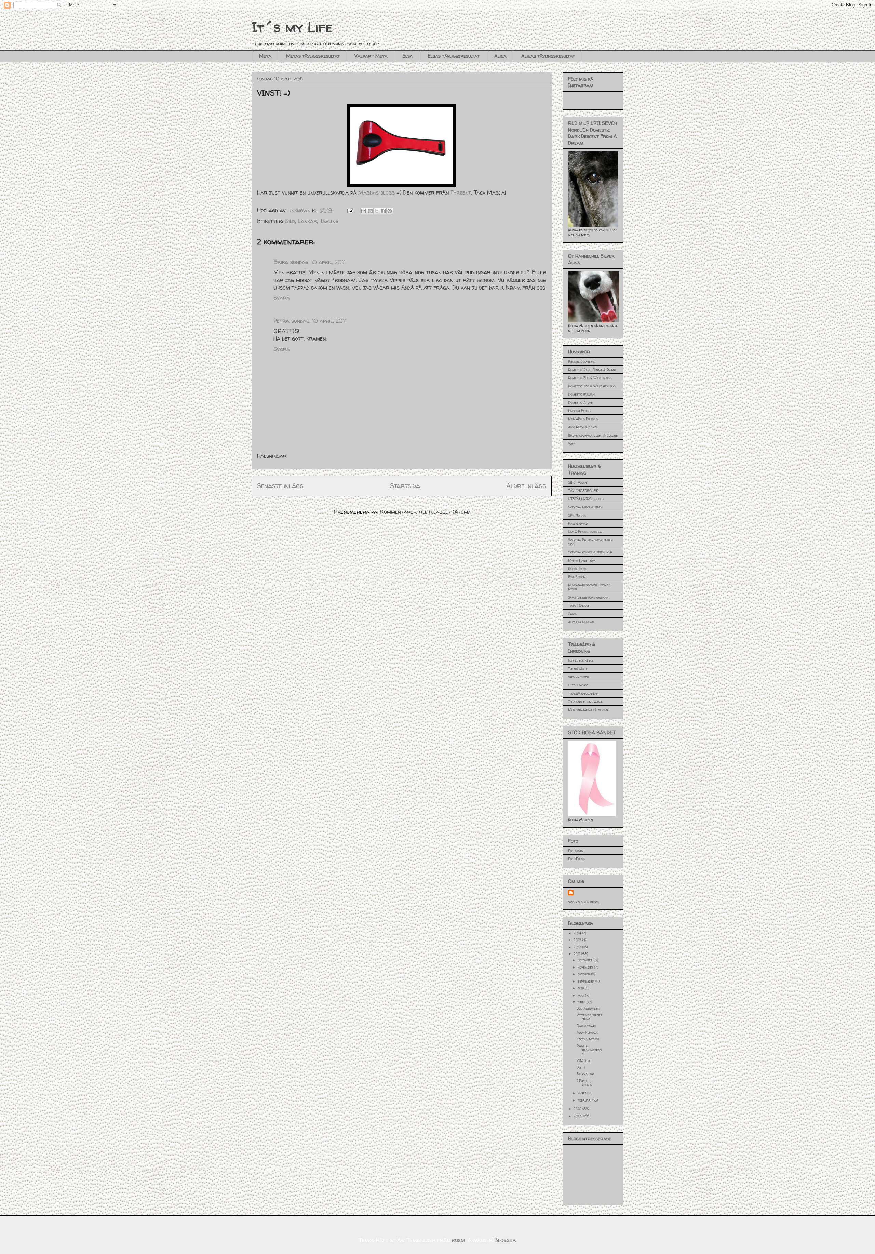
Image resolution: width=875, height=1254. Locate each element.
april (582, 1002)
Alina (500, 56)
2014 (578, 933)
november (586, 967)
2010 (578, 1108)
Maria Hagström (581, 560)
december (586, 960)
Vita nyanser (578, 677)
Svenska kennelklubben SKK (590, 552)
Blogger (505, 1240)
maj (581, 995)
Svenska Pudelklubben (585, 507)
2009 (578, 1115)
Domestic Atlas (580, 402)
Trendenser (577, 668)
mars (582, 1093)
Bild (290, 221)
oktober (584, 974)
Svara (281, 298)
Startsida (405, 485)
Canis (572, 613)
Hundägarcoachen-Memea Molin (589, 587)
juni (581, 988)
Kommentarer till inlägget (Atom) (425, 512)
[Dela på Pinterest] (389, 211)
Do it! (581, 1067)
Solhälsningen (588, 1008)
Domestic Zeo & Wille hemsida (592, 386)
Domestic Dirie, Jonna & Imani (592, 369)
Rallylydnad (578, 523)
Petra (281, 320)
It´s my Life (292, 27)
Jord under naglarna (585, 701)
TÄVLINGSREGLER (583, 490)
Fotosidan (575, 850)
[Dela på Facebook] (383, 211)
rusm (458, 1240)
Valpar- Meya (371, 56)
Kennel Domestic (581, 361)
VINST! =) (584, 1060)
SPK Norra (577, 515)
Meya (265, 56)
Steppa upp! (585, 1073)
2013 (578, 939)
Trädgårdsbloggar (583, 693)
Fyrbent (460, 192)
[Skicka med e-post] (363, 211)
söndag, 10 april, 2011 (317, 262)
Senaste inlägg (280, 485)
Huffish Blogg (579, 410)
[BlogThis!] (370, 211)
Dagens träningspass (589, 1049)
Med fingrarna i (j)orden (588, 709)
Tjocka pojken (588, 1039)
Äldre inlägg (526, 485)
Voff (571, 443)
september (586, 981)
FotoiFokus (576, 858)
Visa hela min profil (584, 901)
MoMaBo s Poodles (583, 418)
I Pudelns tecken (584, 1082)
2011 (577, 953)
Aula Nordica (587, 1032)
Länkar (307, 221)
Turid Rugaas (578, 605)
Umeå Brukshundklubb (585, 531)
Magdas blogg (376, 192)
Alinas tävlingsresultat (548, 56)
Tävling (329, 221)
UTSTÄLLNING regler (586, 498)
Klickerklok (577, 568)
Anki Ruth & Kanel (583, 427)
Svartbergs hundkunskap (588, 597)
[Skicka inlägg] (350, 210)
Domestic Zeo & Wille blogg (590, 377)
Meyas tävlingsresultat (313, 56)
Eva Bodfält (578, 576)
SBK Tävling (578, 482)
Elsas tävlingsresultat (454, 56)
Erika (280, 262)
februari (585, 1100)
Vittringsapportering (589, 1017)
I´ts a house (578, 685)
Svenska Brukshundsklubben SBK (590, 541)
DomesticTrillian (581, 394)
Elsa (407, 56)
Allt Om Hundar (581, 621)
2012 (578, 947)
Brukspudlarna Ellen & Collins (593, 435)
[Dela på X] (376, 211)
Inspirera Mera (580, 660)
